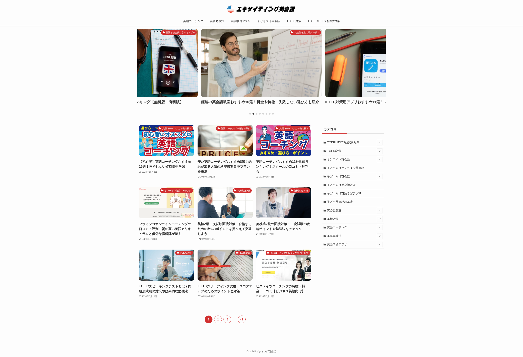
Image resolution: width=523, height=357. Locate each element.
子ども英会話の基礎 (340, 201)
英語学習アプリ (337, 244)
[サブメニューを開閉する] (379, 142)
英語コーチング (337, 227)
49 (241, 319)
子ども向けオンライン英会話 (345, 168)
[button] (250, 114)
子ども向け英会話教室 (341, 184)
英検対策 (333, 219)
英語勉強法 (334, 236)
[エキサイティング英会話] (261, 9)
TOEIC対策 (334, 151)
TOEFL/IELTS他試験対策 (343, 142)
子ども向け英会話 (338, 176)
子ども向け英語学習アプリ (344, 193)
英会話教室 (334, 210)
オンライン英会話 (338, 159)
